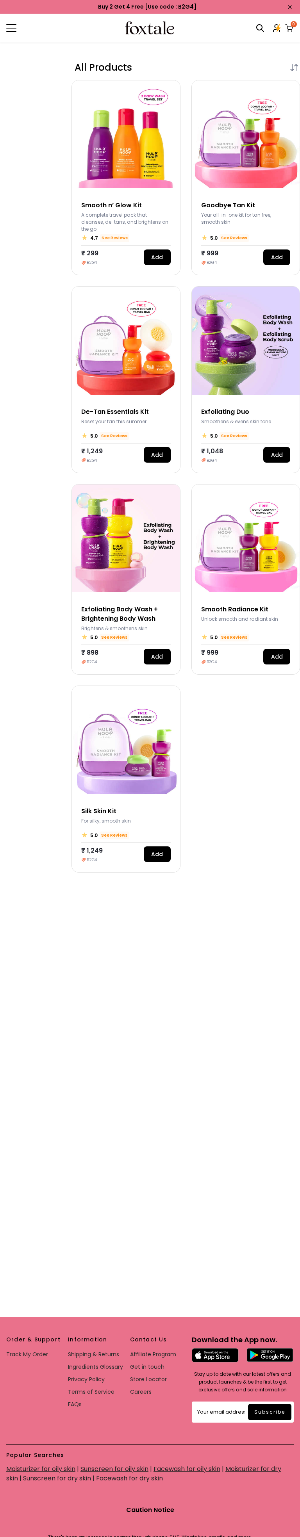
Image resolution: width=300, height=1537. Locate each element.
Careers (141, 1392)
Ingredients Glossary (95, 1367)
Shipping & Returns (93, 1354)
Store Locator (148, 1379)
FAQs (75, 1404)
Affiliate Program (153, 1354)
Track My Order (27, 1354)
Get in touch (147, 1367)
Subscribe (269, 1412)
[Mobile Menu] (54, 28)
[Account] (277, 28)
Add (157, 257)
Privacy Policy (86, 1379)
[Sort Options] (294, 67)
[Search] (260, 28)
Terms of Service (91, 1392)
